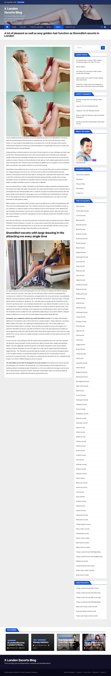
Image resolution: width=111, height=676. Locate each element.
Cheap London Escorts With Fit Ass (87, 588)
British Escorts (80, 229)
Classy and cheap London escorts (87, 616)
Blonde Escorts (81, 243)
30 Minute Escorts (81, 312)
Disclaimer (79, 179)
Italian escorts (80, 427)
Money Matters (80, 67)
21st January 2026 (41, 645)
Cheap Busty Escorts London (85, 566)
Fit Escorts (79, 340)
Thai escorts (80, 492)
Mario (23, 648)
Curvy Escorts (80, 261)
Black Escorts (80, 220)
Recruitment (80, 188)
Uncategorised (11, 640)
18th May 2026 (13, 648)
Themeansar (34, 672)
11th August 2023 (66, 645)
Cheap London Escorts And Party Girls (88, 593)
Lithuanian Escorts (82, 515)
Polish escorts (80, 432)
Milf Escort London (82, 561)
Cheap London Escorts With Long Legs (88, 597)
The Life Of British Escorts (90, 106)
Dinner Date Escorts (82, 211)
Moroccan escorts (81, 483)
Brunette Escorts (81, 225)
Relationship (62, 637)
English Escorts (81, 252)
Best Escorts (80, 390)
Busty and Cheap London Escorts (86, 606)
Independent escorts (82, 533)
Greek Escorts (80, 367)
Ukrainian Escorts (81, 363)
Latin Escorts (80, 275)
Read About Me (81, 162)
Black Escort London (82, 542)
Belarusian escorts (82, 519)
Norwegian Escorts (82, 400)
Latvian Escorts (81, 510)
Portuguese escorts (82, 413)
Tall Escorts (79, 358)
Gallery (23, 27)
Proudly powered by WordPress (12, 672)
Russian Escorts (81, 289)
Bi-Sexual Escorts (81, 238)
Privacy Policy (80, 184)
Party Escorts (80, 206)
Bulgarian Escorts (81, 372)
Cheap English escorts (83, 524)
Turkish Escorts (81, 354)
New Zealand (80, 496)
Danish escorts (81, 446)
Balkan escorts (81, 437)
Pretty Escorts (80, 326)
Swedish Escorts (81, 404)
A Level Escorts (81, 395)
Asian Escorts (80, 266)
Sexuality (69, 637)
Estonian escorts (81, 464)
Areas (58, 27)
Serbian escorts (81, 469)
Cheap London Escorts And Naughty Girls (89, 556)
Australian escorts (81, 423)
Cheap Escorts (81, 317)
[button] (102, 27)
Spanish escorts (81, 418)
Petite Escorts (80, 271)
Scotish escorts (81, 455)
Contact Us (70, 27)
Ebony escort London (83, 538)
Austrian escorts (81, 501)
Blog (49, 27)
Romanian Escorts (82, 377)
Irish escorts (80, 460)
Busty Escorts (80, 248)
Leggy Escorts (80, 344)
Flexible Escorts (81, 321)
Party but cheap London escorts (86, 611)
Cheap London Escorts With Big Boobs (88, 552)
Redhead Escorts (81, 294)
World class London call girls (85, 570)
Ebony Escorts (80, 298)
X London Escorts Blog (20, 660)
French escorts (81, 409)
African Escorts (81, 307)
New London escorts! (82, 529)
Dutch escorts (80, 450)
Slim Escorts (80, 335)
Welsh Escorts (80, 506)
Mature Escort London (83, 547)
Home (14, 27)
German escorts (81, 441)
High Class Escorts (82, 386)
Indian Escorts (80, 280)
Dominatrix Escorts (82, 257)
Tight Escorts (80, 331)
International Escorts (82, 381)
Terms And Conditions (83, 174)
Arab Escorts (80, 303)
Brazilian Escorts (81, 234)
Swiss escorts (80, 478)
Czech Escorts (80, 215)
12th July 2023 (90, 648)
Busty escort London (82, 575)
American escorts (81, 487)
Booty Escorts (80, 349)
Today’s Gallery (36, 27)
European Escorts (81, 284)
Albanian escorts (81, 473)
